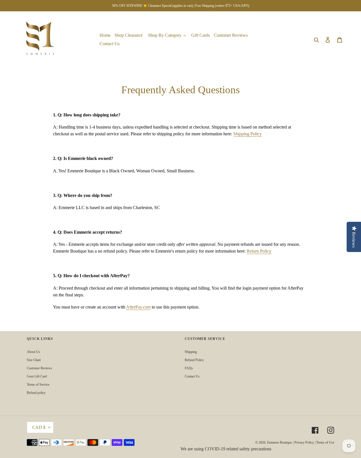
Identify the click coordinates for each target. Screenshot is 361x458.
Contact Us (192, 376)
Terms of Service (38, 385)
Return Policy (259, 251)
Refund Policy (194, 360)
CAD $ (38, 427)
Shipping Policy (247, 133)
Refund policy (36, 393)
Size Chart (34, 360)
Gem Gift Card (37, 376)
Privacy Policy (304, 442)
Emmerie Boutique (279, 442)
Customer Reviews (39, 368)
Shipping (191, 352)
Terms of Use (325, 442)
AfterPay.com (138, 307)
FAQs (189, 368)
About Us (33, 352)
